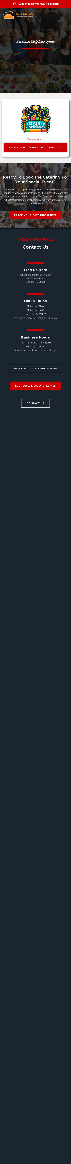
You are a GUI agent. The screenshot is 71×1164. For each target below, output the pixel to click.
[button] (52, 15)
